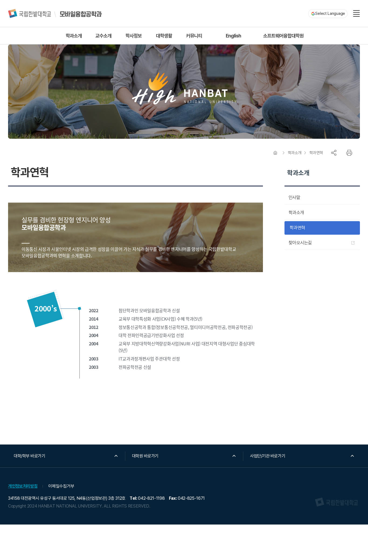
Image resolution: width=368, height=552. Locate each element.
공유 (333, 152)
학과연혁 (316, 152)
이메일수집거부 (61, 486)
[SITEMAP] (356, 13)
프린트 (349, 152)
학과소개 (294, 152)
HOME (275, 152)
